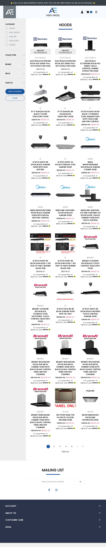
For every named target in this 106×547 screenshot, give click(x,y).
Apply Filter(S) (15, 91)
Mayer (90, 412)
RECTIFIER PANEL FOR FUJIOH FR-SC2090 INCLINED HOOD (65, 417)
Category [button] (10, 24)
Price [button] (7, 73)
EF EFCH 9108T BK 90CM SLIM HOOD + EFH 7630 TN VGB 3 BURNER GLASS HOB (65, 264)
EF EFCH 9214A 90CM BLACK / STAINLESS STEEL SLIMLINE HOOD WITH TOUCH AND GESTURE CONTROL (90, 116)
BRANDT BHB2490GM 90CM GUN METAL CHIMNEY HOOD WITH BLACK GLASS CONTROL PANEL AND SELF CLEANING (40, 421)
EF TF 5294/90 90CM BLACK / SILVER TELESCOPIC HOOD (40, 114)
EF (40, 108)
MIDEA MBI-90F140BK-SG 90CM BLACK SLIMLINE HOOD (65, 212)
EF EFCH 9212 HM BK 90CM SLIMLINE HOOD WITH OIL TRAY (65, 311)
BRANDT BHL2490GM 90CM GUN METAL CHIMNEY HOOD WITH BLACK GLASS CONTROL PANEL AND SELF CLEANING (40, 368)
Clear (15, 98)
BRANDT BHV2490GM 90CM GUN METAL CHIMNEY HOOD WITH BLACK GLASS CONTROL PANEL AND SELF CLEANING (90, 368)
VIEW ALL (65, 451)
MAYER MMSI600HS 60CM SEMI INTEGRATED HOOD (90, 417)
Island (12, 28)
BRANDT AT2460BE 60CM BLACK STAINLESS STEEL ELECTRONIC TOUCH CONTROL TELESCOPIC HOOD (40, 315)
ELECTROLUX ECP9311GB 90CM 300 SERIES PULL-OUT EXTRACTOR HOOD (40, 63)
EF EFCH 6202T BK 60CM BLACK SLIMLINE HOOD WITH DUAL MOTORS (40, 166)
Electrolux (40, 58)
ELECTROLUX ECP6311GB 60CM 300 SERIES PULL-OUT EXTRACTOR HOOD (65, 63)
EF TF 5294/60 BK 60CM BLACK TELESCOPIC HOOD (65, 114)
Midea (90, 159)
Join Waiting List (40, 52)
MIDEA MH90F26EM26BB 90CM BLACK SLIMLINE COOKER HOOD (90, 166)
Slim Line (12, 36)
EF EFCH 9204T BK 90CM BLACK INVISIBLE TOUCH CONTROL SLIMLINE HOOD (90, 312)
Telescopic (14, 40)
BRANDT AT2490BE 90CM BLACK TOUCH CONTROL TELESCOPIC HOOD (90, 264)
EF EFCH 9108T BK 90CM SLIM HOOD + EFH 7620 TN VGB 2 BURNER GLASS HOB (40, 264)
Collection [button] (10, 55)
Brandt (90, 257)
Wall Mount (14, 32)
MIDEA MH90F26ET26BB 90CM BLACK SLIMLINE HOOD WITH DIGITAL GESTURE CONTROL (40, 214)
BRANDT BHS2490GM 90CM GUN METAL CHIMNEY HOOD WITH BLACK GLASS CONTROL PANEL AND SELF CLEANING (65, 368)
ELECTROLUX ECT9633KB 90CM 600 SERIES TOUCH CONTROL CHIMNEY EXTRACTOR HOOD (90, 66)
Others (12, 45)
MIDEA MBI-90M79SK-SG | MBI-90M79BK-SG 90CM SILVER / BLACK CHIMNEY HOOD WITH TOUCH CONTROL (90, 215)
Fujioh (65, 412)
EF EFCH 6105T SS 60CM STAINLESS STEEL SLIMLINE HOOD (65, 164)
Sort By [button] (9, 83)
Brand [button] (8, 64)
